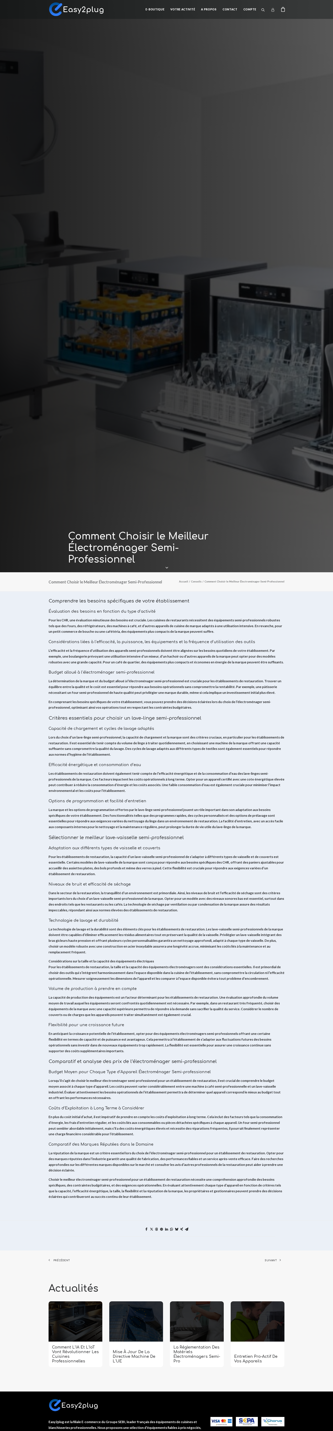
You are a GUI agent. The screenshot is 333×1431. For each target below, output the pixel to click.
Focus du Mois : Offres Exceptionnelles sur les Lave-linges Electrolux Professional (257, 1354)
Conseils (196, 581)
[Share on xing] (181, 1229)
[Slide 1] (164, 1376)
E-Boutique (154, 9)
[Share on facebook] (146, 1229)
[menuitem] (155, 9)
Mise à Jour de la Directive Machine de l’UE (73, 1356)
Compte (249, 9)
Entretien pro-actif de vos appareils (195, 1358)
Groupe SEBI (115, 1422)
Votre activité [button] (182, 9)
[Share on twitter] (151, 1229)
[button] (265, 9)
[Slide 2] (168, 1376)
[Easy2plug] (77, 9)
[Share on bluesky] (176, 1229)
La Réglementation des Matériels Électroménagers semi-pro (136, 1354)
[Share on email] (186, 1229)
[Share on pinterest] (161, 1229)
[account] (274, 9)
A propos (209, 9)
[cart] (281, 9)
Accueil (183, 581)
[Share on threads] (156, 1229)
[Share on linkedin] (166, 1229)
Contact (230, 9)
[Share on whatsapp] (171, 1229)
